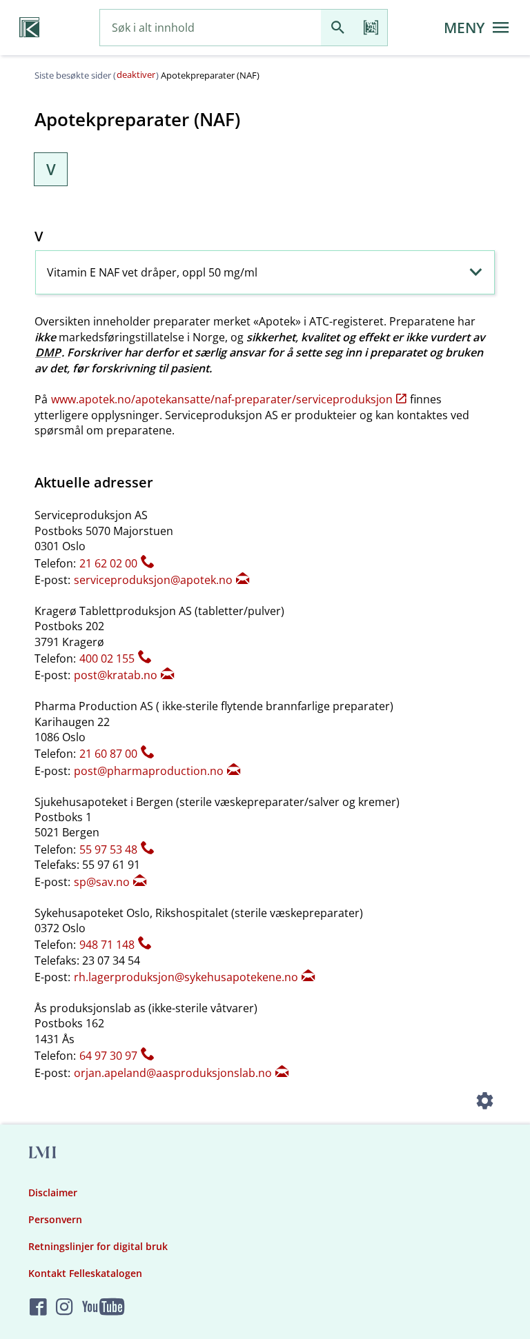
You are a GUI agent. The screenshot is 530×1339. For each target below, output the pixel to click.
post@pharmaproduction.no (149, 770)
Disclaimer (52, 1192)
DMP (48, 352)
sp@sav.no (102, 881)
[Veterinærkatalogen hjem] (29, 27)
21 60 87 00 (108, 753)
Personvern (55, 1219)
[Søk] (337, 28)
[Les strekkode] (370, 28)
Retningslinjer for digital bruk (98, 1246)
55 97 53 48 (108, 849)
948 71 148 (107, 944)
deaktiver (136, 74)
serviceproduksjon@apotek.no (153, 579)
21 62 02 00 (108, 563)
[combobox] (210, 28)
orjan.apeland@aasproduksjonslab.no (173, 1072)
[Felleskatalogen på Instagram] (64, 1307)
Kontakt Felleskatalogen (85, 1273)
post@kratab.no (115, 675)
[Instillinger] (484, 1102)
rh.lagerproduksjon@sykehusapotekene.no (186, 977)
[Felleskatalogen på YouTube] (103, 1307)
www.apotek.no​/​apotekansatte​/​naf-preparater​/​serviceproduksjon (222, 399)
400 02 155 (107, 658)
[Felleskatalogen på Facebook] (38, 1307)
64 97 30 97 (108, 1055)
